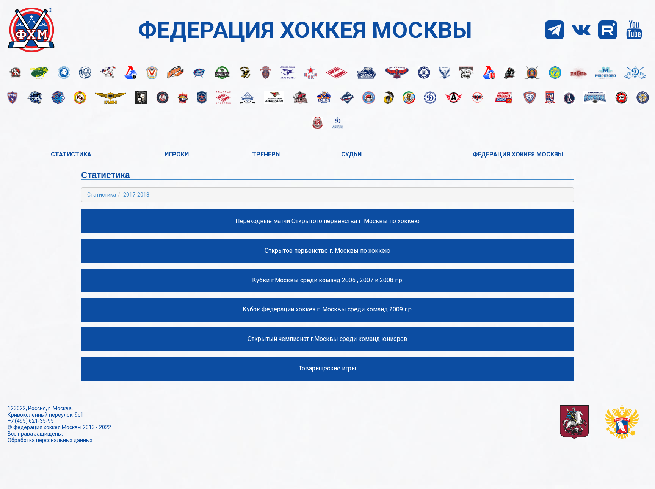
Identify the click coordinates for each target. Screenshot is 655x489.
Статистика (71, 154)
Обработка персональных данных (50, 440)
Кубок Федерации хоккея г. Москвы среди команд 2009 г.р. (328, 309)
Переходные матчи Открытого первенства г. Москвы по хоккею (327, 221)
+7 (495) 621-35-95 (31, 421)
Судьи (351, 154)
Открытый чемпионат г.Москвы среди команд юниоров (327, 338)
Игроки (177, 154)
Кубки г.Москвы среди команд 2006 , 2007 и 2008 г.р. (327, 280)
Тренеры (266, 154)
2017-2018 (136, 195)
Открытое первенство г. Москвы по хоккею (327, 250)
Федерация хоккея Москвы (518, 154)
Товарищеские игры (327, 368)
